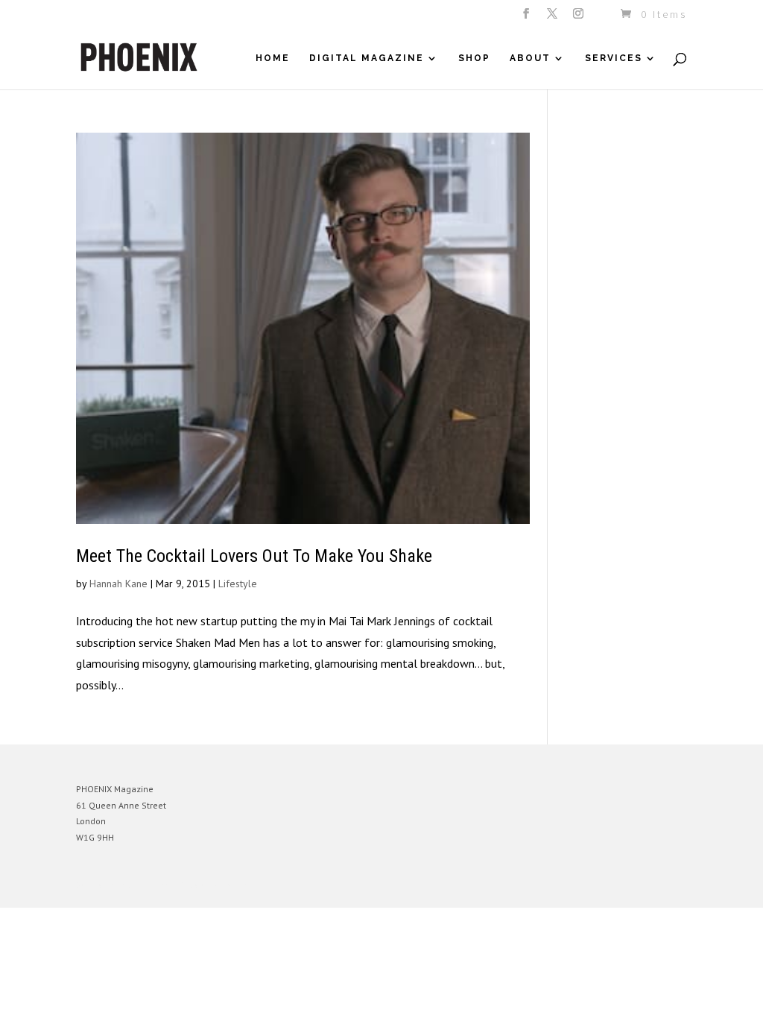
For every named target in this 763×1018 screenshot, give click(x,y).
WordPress (238, 885)
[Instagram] (579, 18)
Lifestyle (237, 583)
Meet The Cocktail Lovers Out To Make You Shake (254, 556)
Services (613, 58)
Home (273, 58)
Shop (474, 58)
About (530, 58)
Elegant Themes (145, 885)
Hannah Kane (118, 583)
